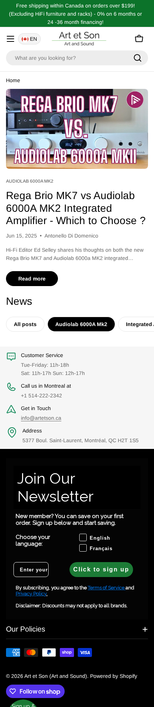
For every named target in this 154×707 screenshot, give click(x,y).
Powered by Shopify (113, 676)
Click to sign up (101, 569)
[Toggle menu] (10, 38)
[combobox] (77, 57)
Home (13, 80)
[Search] (137, 57)
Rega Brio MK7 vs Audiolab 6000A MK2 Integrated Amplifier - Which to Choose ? (76, 208)
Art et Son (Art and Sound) (55, 676)
